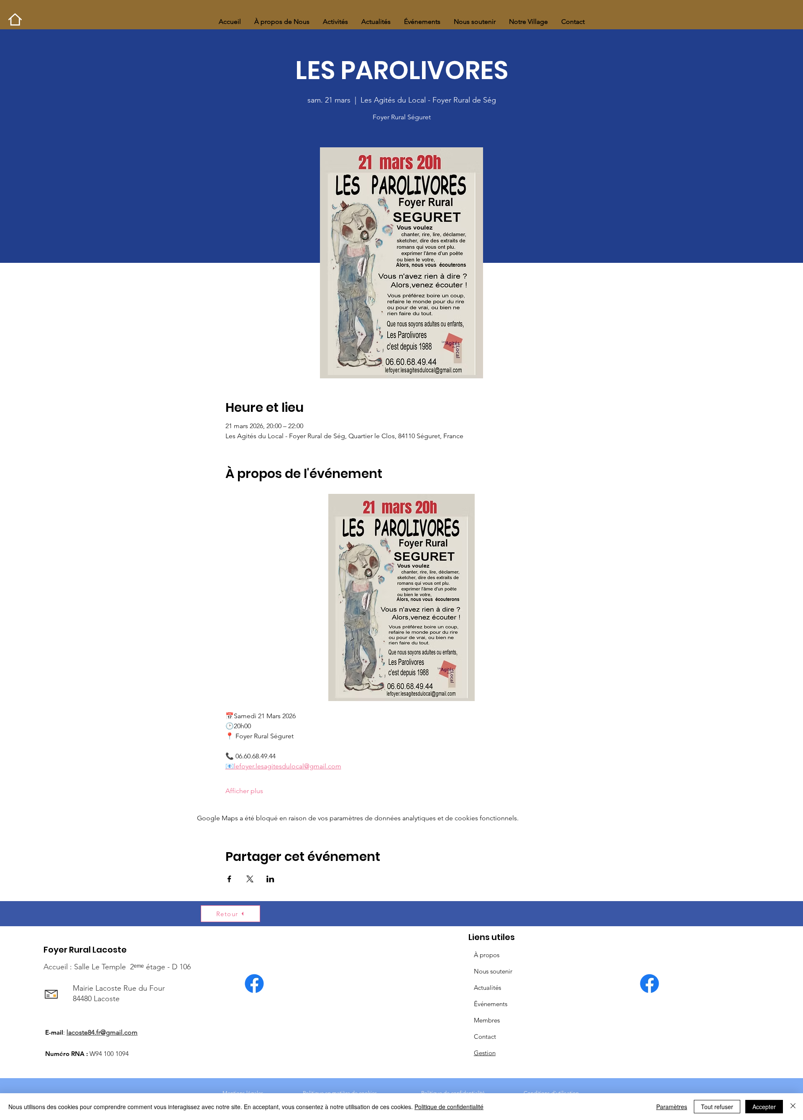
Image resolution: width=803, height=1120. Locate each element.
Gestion (485, 1053)
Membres (487, 1020)
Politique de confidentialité (448, 1106)
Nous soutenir (493, 971)
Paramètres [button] (671, 1106)
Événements (490, 1004)
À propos (486, 955)
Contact (485, 1036)
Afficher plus (244, 791)
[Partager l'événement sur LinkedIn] (270, 879)
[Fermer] (793, 1106)
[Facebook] (254, 983)
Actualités (487, 988)
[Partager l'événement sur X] (250, 879)
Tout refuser (717, 1106)
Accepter (764, 1106)
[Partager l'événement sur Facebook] (229, 879)
